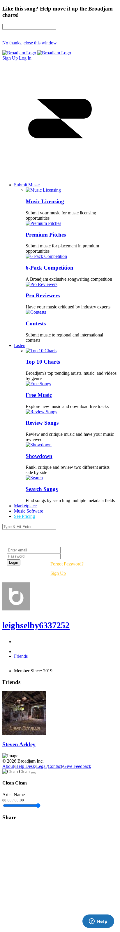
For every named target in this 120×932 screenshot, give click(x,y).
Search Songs (42, 489)
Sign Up (58, 573)
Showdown (39, 456)
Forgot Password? (67, 563)
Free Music (39, 395)
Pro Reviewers (43, 295)
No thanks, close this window (29, 42)
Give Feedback (77, 766)
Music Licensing (45, 201)
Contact (55, 766)
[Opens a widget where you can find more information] (98, 921)
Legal (41, 766)
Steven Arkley (19, 744)
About (8, 766)
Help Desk (25, 766)
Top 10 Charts (43, 362)
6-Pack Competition (49, 268)
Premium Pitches (46, 235)
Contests (36, 323)
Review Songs (42, 423)
